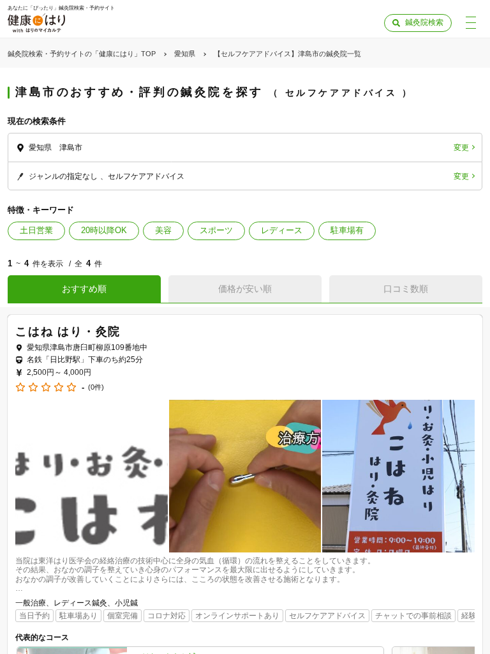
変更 (461, 147)
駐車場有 (347, 230)
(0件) (96, 387)
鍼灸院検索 (424, 22)
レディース (281, 230)
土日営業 (36, 230)
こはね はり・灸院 (68, 331)
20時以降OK (104, 230)
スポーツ (216, 230)
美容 (163, 230)
